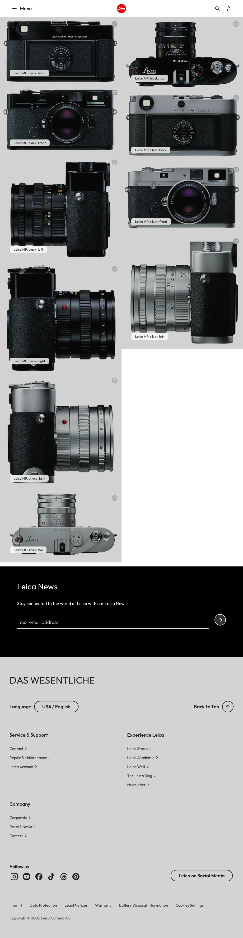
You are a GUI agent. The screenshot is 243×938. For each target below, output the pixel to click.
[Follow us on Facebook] (39, 876)
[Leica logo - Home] (121, 8)
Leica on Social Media (202, 875)
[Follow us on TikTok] (51, 876)
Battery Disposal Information (143, 905)
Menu (26, 8)
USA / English (56, 707)
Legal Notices (76, 905)
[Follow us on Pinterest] (76, 876)
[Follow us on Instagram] (14, 876)
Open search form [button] (217, 8)
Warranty (103, 905)
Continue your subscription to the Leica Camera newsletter (220, 619)
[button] (228, 706)
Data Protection (43, 905)
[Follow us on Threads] (63, 876)
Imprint (15, 905)
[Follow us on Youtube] (26, 876)
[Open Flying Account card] (229, 8)
